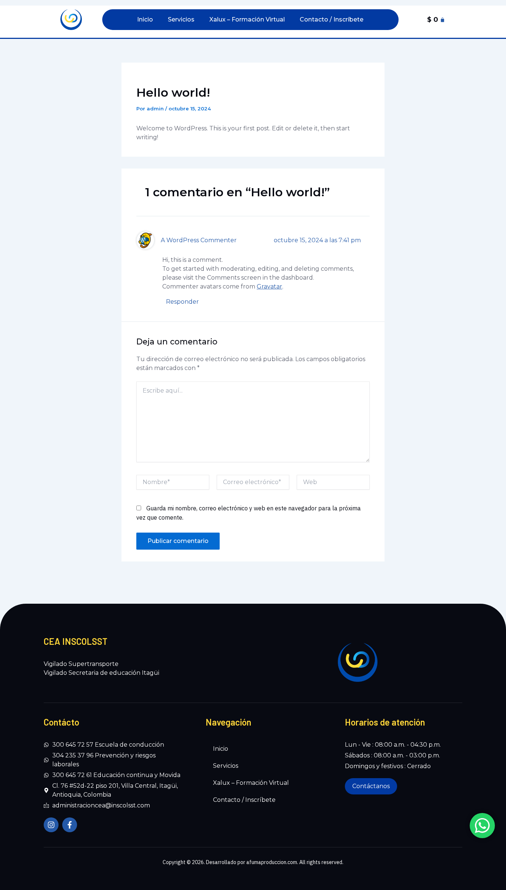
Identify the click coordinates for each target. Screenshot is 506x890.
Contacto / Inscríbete (331, 19)
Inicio (145, 19)
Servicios (181, 19)
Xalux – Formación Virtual (247, 19)
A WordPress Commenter (199, 240)
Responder (182, 301)
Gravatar (269, 286)
